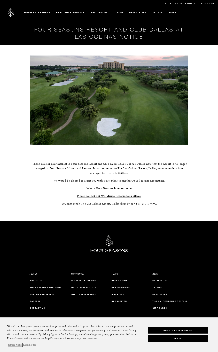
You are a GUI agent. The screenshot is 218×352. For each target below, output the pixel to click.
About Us (36, 281)
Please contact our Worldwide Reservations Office (109, 196)
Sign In (209, 3)
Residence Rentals (70, 12)
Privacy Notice (15, 344)
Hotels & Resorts (37, 12)
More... (174, 12)
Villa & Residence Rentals (170, 301)
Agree (178, 338)
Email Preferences (83, 294)
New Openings (121, 287)
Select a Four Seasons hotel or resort (109, 188)
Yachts (157, 12)
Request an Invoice (83, 281)
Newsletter (119, 301)
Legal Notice (29, 344)
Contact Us (37, 308)
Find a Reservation (83, 287)
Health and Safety (42, 294)
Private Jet (137, 12)
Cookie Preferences (178, 330)
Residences (99, 12)
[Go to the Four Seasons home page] (11, 12)
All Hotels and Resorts (180, 3)
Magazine (118, 294)
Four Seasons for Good (46, 287)
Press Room (119, 281)
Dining (118, 12)
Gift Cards (159, 308)
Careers (35, 301)
